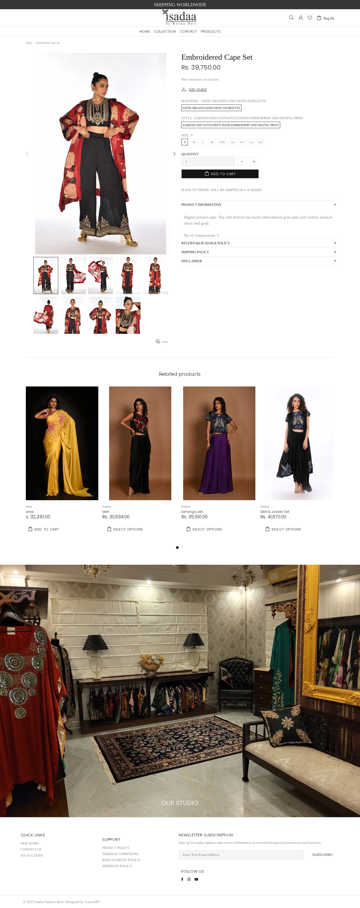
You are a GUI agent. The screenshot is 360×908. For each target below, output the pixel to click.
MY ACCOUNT (32, 855)
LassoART (93, 902)
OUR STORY (30, 843)
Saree (28, 511)
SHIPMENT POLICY (117, 866)
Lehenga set (192, 511)
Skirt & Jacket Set (274, 511)
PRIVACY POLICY (115, 848)
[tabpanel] (61, 465)
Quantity (189, 154)
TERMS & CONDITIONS (120, 854)
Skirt (105, 511)
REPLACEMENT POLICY (121, 860)
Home (29, 42)
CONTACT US (31, 849)
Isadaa (27, 506)
